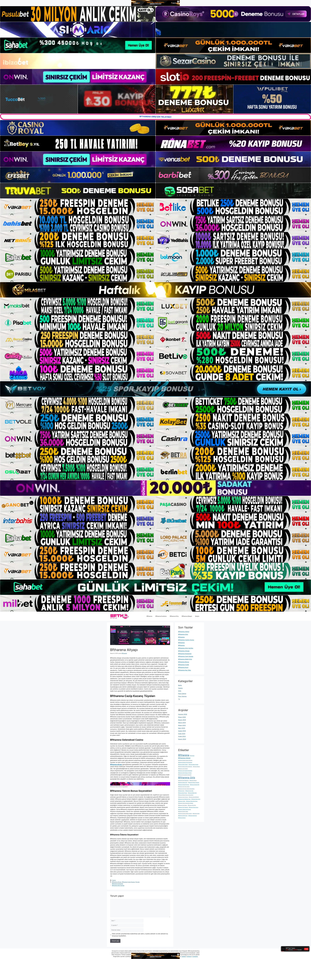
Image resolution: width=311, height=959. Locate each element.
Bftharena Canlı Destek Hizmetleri (185, 770)
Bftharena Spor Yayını (195, 799)
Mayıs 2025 (182, 722)
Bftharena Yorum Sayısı (193, 807)
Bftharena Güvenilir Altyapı (183, 784)
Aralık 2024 (182, 736)
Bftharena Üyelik (183, 665)
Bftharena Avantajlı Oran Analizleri (185, 762)
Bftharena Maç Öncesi (182, 792)
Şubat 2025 (182, 731)
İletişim (197, 616)
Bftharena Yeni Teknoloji (183, 807)
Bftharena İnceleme (161, 616)
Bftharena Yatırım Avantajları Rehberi (185, 803)
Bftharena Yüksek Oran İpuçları (184, 809)
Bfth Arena (192, 755)
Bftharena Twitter (181, 801)
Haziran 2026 (182, 714)
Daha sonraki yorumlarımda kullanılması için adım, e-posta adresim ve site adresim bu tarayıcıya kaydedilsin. (140, 935)
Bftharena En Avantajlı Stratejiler (184, 774)
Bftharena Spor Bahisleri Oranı (184, 799)
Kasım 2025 (182, 720)
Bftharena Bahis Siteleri (183, 764)
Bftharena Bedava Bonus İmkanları (185, 766)
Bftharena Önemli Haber (183, 811)
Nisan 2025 (182, 725)
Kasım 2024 (182, 739)
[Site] (77, 207)
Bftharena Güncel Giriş (182, 782)
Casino (114, 880)
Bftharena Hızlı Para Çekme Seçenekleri (186, 788)
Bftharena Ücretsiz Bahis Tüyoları (185, 813)
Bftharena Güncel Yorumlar (193, 782)
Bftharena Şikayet (187, 616)
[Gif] (155, 289)
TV (179, 699)
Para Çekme (182, 693)
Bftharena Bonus (183, 662)
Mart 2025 (181, 728)
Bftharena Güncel (193, 780)
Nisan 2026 (182, 717)
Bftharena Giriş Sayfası (118, 885)
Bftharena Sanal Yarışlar (183, 797)
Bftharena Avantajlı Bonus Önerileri (185, 760)
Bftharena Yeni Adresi (182, 805)
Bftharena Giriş (174, 616)
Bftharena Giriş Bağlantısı (183, 780)
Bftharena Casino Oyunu (186, 640)
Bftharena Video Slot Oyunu (191, 801)
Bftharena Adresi (183, 631)
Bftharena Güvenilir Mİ (194, 784)
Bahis (180, 685)
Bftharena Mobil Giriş (185, 659)
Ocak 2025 (181, 733)
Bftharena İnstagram (117, 883)
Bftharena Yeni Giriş (192, 805)
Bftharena (149, 616)
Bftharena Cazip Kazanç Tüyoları (131, 882)
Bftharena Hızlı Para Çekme (183, 786)
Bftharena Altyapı (116, 882)
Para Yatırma (182, 696)
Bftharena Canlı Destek (185, 656)
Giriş (179, 691)
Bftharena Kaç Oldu (184, 670)
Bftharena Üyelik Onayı (183, 815)
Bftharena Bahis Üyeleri (193, 764)
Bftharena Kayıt (183, 667)
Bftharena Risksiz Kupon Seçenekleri (185, 794)
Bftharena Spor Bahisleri (194, 797)
